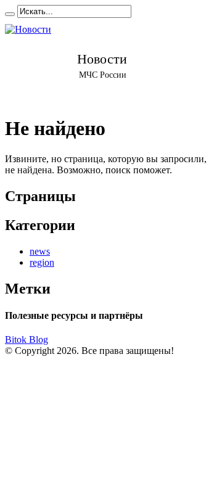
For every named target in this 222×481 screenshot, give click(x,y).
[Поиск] (10, 14)
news (40, 251)
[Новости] (102, 61)
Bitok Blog (26, 339)
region (42, 262)
